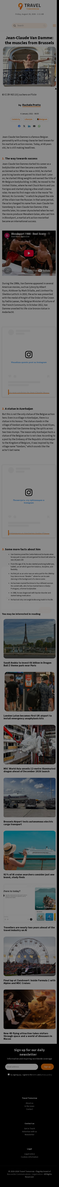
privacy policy (46, 617)
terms (35, 617)
